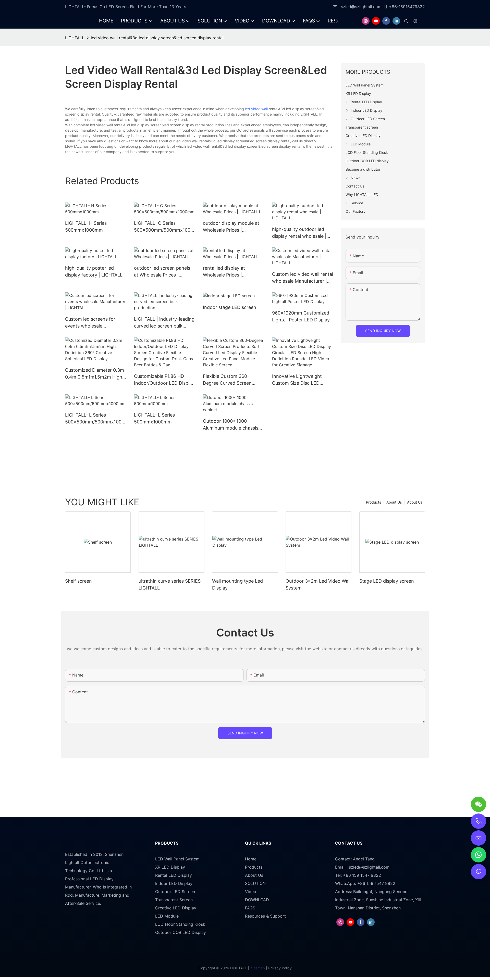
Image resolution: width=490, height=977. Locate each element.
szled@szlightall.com (361, 6)
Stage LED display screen (386, 581)
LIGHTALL (74, 37)
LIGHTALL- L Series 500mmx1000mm (154, 418)
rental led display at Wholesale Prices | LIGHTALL (224, 271)
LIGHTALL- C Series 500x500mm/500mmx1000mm (163, 226)
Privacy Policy (280, 968)
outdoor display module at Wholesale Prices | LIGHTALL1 (231, 226)
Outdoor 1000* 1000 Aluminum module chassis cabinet (230, 424)
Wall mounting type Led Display (237, 584)
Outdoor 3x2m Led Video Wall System (318, 584)
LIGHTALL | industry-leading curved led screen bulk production (164, 322)
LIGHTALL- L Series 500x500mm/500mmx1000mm (94, 418)
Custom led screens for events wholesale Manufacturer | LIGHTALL (92, 322)
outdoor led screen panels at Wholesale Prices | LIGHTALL (162, 271)
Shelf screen (78, 581)
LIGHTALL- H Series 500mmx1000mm (86, 226)
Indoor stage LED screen (229, 307)
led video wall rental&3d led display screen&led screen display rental (157, 37)
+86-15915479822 (407, 6)
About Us (414, 502)
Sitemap (258, 968)
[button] (337, 21)
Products (373, 502)
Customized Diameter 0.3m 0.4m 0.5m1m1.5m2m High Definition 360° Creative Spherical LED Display (94, 373)
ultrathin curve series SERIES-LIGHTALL (171, 584)
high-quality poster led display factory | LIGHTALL (93, 271)
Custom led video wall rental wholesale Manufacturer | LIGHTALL (302, 277)
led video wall (256, 109)
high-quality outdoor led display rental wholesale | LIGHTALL (299, 233)
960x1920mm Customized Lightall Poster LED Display (301, 316)
